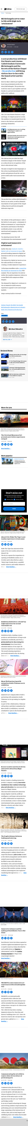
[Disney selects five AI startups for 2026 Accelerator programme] (5, 355)
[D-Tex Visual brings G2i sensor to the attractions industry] (5, 362)
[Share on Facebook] (12, 52)
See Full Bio (7, 339)
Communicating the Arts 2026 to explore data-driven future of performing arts (12, 1076)
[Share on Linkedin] (2, 52)
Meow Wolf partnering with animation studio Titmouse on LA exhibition (13, 683)
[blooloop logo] (9, 9)
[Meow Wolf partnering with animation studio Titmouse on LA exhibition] (14, 667)
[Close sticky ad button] (27, 1120)
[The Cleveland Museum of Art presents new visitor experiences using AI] (14, 419)
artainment (4, 315)
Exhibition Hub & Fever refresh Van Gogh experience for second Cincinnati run (13, 623)
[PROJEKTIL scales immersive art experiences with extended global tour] (14, 969)
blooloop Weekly (19, 499)
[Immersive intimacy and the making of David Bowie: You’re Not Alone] (14, 914)
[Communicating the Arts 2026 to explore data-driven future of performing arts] (14, 1060)
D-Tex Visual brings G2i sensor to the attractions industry (18, 361)
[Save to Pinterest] (9, 52)
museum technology (19, 459)
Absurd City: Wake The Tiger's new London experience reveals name (13, 538)
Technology (8, 13)
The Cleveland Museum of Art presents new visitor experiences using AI (13, 437)
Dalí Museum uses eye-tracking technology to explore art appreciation (16, 130)
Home (2, 13)
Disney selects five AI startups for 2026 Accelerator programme (17, 356)
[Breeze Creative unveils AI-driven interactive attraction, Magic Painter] (14, 752)
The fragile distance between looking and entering (11, 837)
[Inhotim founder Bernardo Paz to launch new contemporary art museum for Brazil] (3, 136)
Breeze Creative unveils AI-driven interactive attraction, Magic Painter (13, 768)
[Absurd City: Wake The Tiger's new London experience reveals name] (14, 522)
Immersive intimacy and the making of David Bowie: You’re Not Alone (13, 930)
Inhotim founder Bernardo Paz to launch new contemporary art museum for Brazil (17, 137)
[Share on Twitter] (5, 52)
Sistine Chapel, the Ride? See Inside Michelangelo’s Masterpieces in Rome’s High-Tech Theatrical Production (13, 307)
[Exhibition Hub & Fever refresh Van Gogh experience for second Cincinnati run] (14, 606)
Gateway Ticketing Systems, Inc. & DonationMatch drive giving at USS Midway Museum (18, 369)
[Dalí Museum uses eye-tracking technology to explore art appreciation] (3, 130)
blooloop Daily (9, 499)
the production (9, 71)
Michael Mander (11, 44)
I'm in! (14, 508)
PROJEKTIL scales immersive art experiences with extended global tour (13, 984)
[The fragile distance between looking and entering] (14, 820)
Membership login (21, 9)
